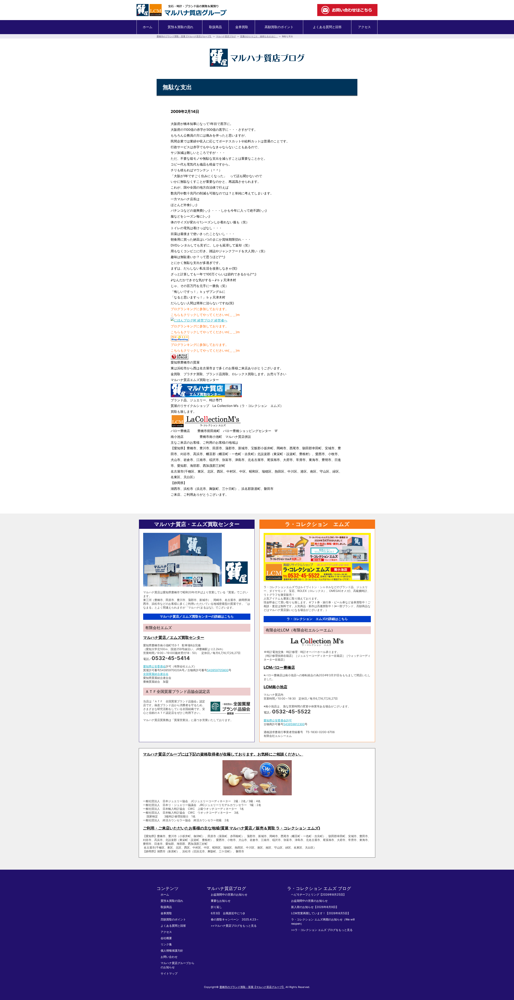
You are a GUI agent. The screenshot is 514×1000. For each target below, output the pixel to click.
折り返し (216, 907)
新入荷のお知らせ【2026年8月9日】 (315, 907)
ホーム (147, 27)
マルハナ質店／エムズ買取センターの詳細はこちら (197, 616)
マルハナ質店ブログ (226, 36)
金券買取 (241, 27)
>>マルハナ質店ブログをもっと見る (234, 925)
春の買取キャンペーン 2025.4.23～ (235, 919)
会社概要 (166, 938)
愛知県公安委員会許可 (278, 720)
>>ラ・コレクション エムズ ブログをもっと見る (322, 930)
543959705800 (217, 670)
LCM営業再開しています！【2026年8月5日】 (320, 913)
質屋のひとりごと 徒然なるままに (259, 36)
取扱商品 (215, 27)
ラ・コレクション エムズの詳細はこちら (317, 619)
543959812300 (294, 724)
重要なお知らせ (220, 900)
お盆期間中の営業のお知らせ (229, 894)
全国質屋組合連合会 (155, 674)
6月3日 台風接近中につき (228, 913)
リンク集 (166, 944)
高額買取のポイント (279, 27)
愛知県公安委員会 (154, 666)
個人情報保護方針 (172, 950)
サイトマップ (169, 973)
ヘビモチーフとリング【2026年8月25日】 (318, 894)
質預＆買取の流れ (180, 27)
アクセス (364, 27)
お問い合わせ (169, 956)
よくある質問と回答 (327, 27)
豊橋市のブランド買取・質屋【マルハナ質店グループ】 (184, 36)
